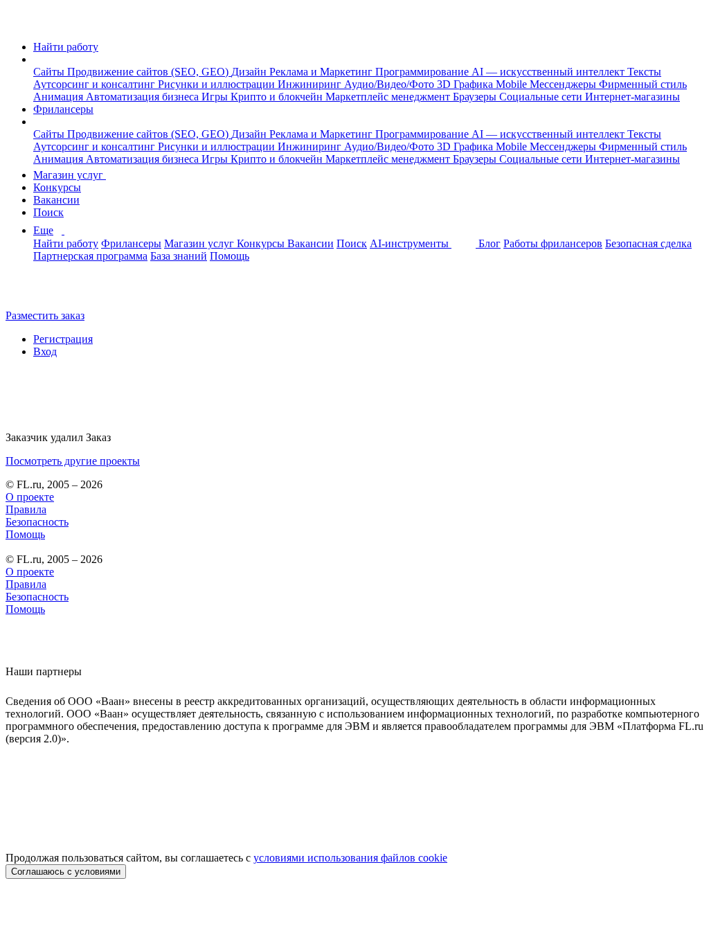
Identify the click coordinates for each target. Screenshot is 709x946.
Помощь (229, 256)
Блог (489, 243)
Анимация (59, 96)
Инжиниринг (311, 84)
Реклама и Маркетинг (322, 72)
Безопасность (37, 522)
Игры (216, 96)
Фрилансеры (63, 109)
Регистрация (63, 339)
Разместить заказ (45, 315)
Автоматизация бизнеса (143, 96)
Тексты (644, 72)
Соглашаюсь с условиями (65, 871)
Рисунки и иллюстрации (218, 84)
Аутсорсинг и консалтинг (95, 84)
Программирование (423, 72)
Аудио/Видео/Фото (390, 84)
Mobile (513, 84)
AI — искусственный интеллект (549, 72)
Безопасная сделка (648, 243)
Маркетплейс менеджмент (389, 96)
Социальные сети (542, 96)
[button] (37, 59)
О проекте (30, 497)
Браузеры (476, 96)
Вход (45, 351)
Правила (26, 509)
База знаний (178, 256)
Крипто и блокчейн (278, 96)
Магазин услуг (69, 175)
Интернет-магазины (632, 96)
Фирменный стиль (643, 84)
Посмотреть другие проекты (73, 461)
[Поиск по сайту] (44, 292)
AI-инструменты (410, 243)
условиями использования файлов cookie (350, 858)
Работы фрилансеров (552, 243)
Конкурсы (57, 187)
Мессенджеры (564, 84)
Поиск (48, 212)
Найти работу (65, 47)
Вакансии (56, 200)
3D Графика (466, 84)
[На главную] (18, 23)
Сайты (50, 72)
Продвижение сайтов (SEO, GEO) (149, 72)
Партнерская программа (90, 256)
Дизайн (250, 72)
